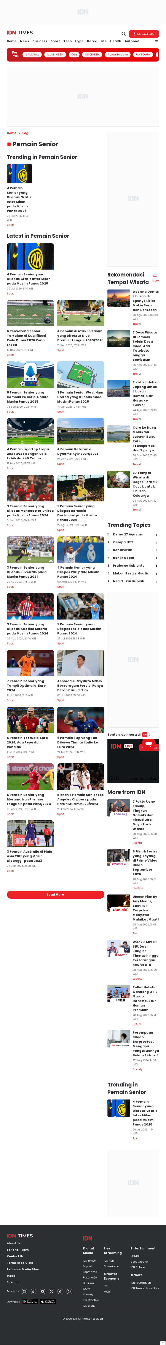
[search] (123, 34)
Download (14, 1302)
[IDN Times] (20, 33)
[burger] (156, 41)
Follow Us (13, 1291)
